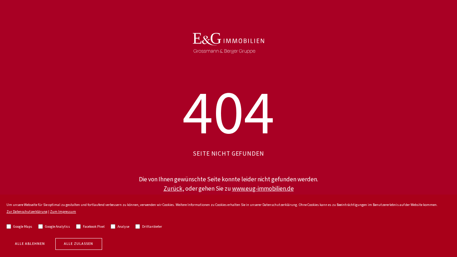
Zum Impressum (63, 211)
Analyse (123, 226)
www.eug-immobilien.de (263, 189)
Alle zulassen (78, 243)
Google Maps (22, 226)
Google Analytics (57, 226)
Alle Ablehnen (30, 243)
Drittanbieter (152, 226)
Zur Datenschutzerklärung (26, 211)
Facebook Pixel (94, 226)
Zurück (173, 189)
